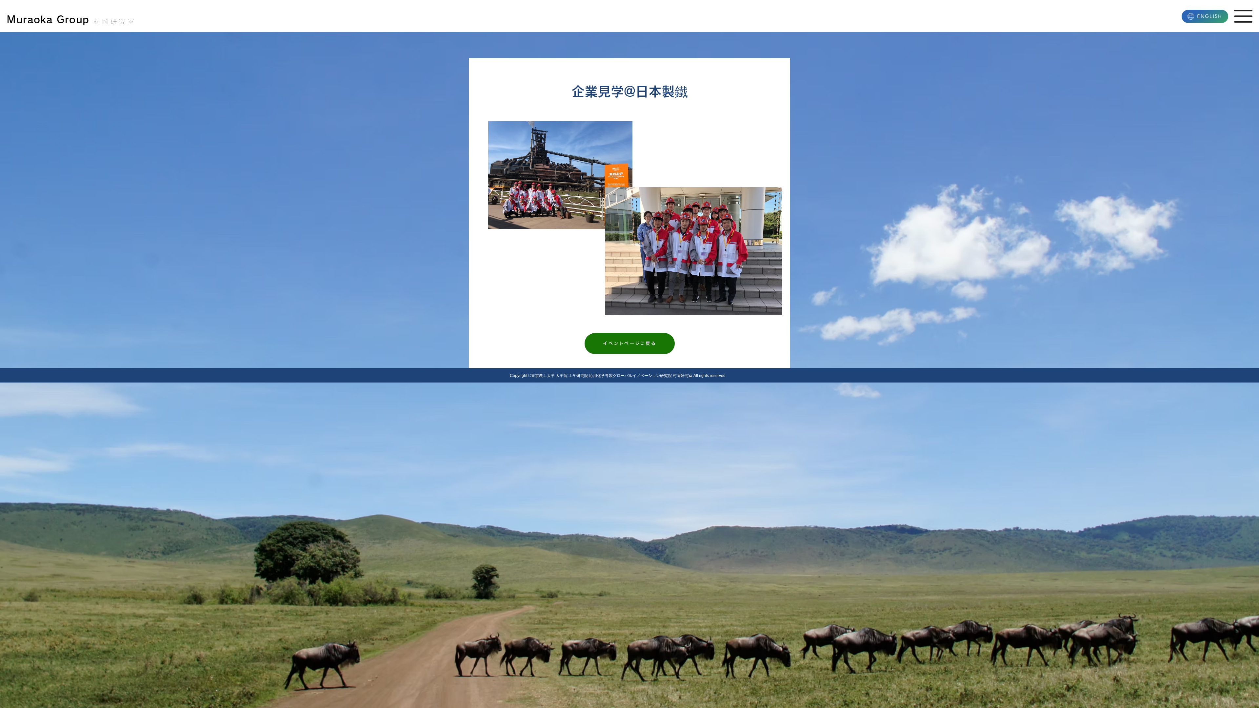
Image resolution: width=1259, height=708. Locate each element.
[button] (1243, 16)
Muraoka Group (48, 20)
